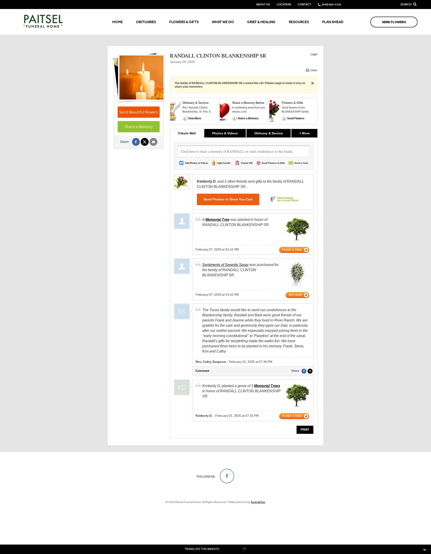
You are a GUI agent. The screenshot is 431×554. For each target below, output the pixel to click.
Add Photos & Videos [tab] (196, 163)
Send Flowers (394, 22)
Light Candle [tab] (224, 163)
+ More (308, 133)
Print (305, 429)
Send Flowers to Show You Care (228, 199)
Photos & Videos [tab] (225, 133)
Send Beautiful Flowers (138, 112)
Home (117, 22)
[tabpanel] (243, 288)
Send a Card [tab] (301, 163)
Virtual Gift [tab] (247, 163)
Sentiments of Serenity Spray (225, 265)
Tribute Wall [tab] (187, 133)
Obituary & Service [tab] (268, 133)
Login (313, 54)
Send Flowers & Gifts (273, 163)
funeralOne (258, 502)
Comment (202, 370)
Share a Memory (139, 126)
